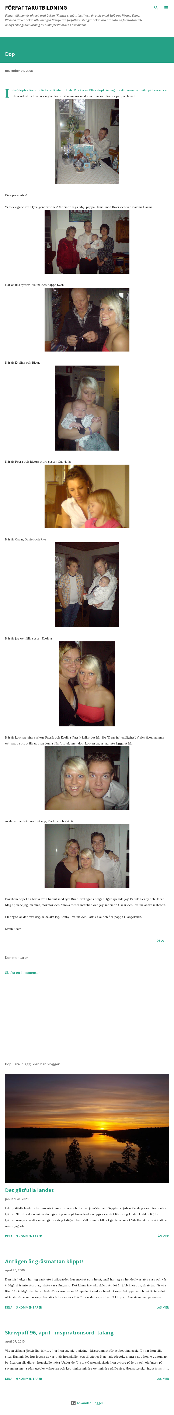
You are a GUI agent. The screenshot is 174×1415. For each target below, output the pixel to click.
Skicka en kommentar (22, 972)
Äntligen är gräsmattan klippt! (44, 1261)
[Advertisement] (87, 1018)
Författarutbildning (36, 7)
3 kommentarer (29, 1236)
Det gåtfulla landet (29, 1190)
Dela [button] (160, 941)
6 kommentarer (29, 1379)
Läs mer (163, 1236)
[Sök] (156, 7)
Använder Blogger (89, 1403)
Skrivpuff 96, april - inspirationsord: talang (59, 1332)
